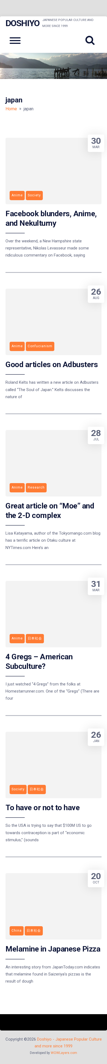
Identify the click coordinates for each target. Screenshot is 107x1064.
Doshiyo (22, 23)
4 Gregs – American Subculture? (38, 661)
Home (11, 108)
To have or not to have (42, 807)
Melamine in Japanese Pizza (52, 948)
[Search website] (92, 40)
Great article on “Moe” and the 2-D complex (49, 510)
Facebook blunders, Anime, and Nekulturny (51, 218)
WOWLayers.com (64, 1053)
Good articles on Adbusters (51, 364)
